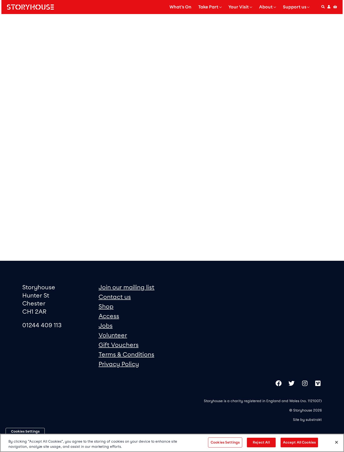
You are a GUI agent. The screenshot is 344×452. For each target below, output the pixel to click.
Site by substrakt (307, 420)
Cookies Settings (25, 431)
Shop (106, 306)
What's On (180, 7)
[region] (172, 443)
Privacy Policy (119, 363)
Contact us (115, 296)
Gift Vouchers (119, 344)
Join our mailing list (126, 287)
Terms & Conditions (126, 354)
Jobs (106, 325)
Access (109, 316)
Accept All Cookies (299, 442)
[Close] (336, 442)
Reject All (261, 442)
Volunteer (113, 335)
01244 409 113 (42, 325)
